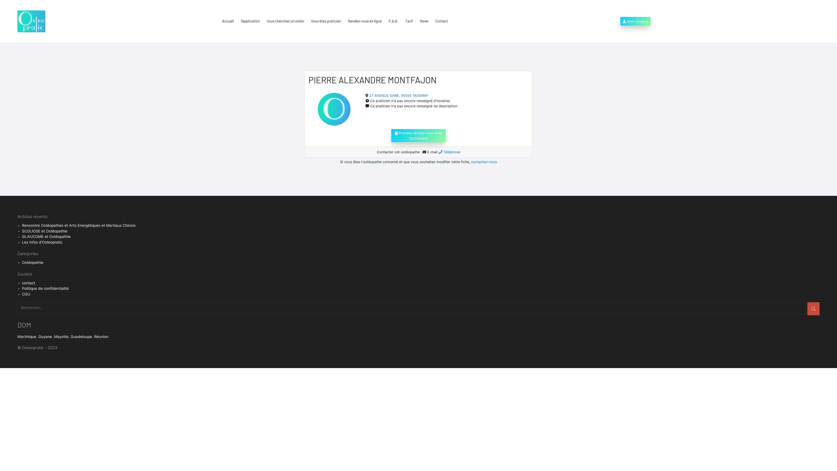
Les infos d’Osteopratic (42, 242)
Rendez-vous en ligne (365, 21)
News (424, 21)
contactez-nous (484, 162)
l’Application (250, 21)
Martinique (26, 336)
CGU (26, 294)
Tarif (409, 21)
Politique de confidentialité (45, 288)
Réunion (101, 336)
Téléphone (451, 152)
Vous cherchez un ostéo (285, 21)
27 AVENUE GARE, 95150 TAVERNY (398, 95)
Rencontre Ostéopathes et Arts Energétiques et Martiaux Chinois (79, 225)
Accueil (228, 21)
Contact (441, 21)
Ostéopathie (32, 262)
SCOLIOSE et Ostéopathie (44, 231)
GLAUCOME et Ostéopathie (46, 236)
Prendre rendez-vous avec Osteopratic (420, 135)
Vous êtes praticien (326, 21)
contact (28, 283)
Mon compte (637, 21)
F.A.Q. (393, 21)
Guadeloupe (81, 336)
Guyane (45, 336)
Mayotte (61, 336)
